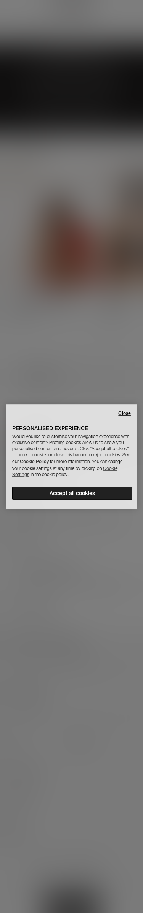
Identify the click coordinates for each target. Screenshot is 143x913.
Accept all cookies (72, 493)
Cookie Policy (34, 461)
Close (124, 413)
